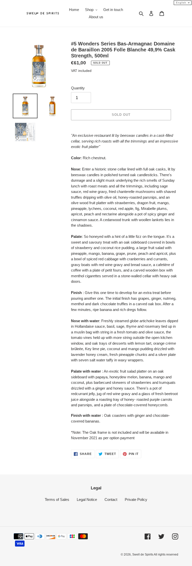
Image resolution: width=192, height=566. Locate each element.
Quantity (78, 88)
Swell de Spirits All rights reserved (155, 554)
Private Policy (136, 499)
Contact (110, 499)
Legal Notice (87, 499)
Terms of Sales (57, 499)
